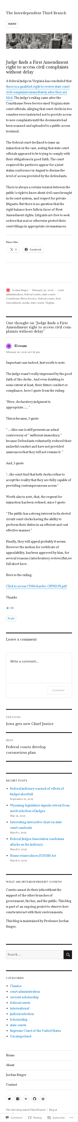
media (25, 303)
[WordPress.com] (43, 1098)
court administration (25, 992)
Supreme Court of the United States (35, 1031)
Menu (12, 24)
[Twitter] (9, 1098)
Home (10, 1055)
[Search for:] (35, 955)
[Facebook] (17, 1098)
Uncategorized (20, 1036)
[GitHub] (34, 1098)
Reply (11, 618)
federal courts (32, 294)
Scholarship (18, 1020)
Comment (58, 690)
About (10, 1065)
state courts (48, 294)
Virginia (49, 303)
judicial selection (22, 1014)
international (19, 1008)
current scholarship (24, 997)
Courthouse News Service (21, 299)
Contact (11, 1085)
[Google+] (26, 1098)
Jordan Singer (20, 290)
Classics (15, 986)
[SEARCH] (68, 954)
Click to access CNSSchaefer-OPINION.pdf (36, 586)
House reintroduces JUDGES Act (33, 856)
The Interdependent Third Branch (36, 13)
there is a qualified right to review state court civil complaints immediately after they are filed (38, 92)
